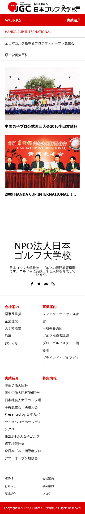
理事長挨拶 (13, 314)
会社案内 (48, 478)
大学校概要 (13, 328)
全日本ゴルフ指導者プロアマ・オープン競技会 (39, 43)
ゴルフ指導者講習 (55, 335)
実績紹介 (10, 494)
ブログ (46, 494)
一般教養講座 (52, 328)
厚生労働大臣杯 (16, 55)
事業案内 (48, 486)
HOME (9, 478)
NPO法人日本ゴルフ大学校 (42, 251)
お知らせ (11, 343)
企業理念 (11, 321)
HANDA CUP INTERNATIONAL (28, 31)
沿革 (8, 335)
